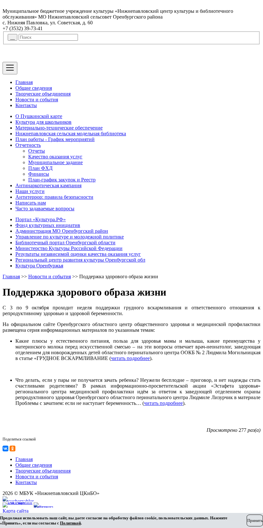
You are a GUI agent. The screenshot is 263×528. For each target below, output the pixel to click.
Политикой (70, 523)
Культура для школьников (43, 122)
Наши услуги (30, 191)
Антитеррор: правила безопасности (54, 197)
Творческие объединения (43, 93)
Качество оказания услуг (55, 156)
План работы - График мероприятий (55, 139)
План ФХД (40, 168)
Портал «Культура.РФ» (40, 219)
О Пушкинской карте (38, 116)
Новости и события (36, 99)
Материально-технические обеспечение (59, 127)
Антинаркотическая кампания (48, 185)
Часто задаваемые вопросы (44, 208)
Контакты (26, 105)
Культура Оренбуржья (39, 265)
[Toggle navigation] (10, 68)
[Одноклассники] (12, 448)
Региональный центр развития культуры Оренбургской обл (80, 260)
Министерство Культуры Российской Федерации (69, 248)
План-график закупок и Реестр (62, 179)
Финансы (38, 174)
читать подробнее (130, 358)
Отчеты (36, 151)
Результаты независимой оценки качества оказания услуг (78, 254)
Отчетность (28, 145)
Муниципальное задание (55, 162)
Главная (24, 82)
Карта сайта (16, 511)
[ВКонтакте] (5, 448)
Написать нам (30, 202)
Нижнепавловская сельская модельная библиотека (70, 133)
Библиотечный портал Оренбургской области (65, 242)
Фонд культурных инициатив (47, 225)
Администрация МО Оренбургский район (61, 231)
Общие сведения (33, 88)
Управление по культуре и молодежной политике (69, 236)
